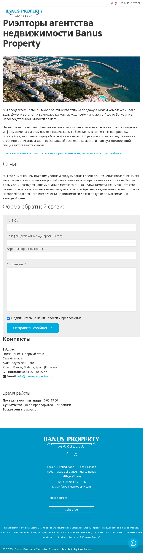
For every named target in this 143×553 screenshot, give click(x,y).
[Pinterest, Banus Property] (116, 3)
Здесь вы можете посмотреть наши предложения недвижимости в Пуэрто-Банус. (63, 153)
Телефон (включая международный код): (35, 236)
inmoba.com (85, 549)
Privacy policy (57, 549)
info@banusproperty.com (35, 376)
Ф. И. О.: (12, 220)
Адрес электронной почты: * (26, 249)
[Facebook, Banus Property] (111, 3)
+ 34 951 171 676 (74, 482)
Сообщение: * (16, 264)
